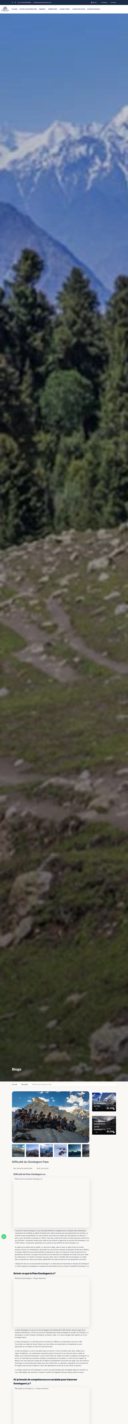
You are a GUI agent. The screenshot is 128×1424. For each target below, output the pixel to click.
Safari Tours (65, 9)
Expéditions (52, 9)
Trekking (42, 9)
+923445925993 (25, 2)
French (94, 2)
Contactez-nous (78, 9)
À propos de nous (93, 9)
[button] (84, 1138)
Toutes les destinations (28, 9)
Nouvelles (24, 1084)
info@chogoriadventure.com (42, 2)
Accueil (14, 9)
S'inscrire (113, 2)
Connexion (104, 2)
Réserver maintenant (103, 1100)
